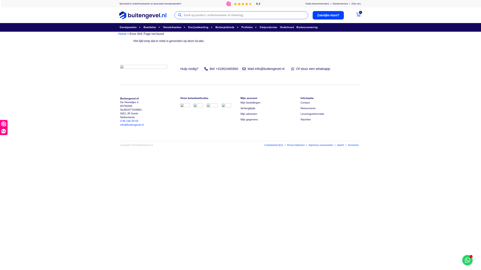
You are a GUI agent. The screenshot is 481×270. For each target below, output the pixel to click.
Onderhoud (287, 27)
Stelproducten (268, 27)
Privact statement (296, 145)
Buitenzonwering (307, 27)
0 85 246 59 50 (129, 120)
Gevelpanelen (128, 27)
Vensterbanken (172, 27)
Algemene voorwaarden (321, 145)
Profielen (247, 27)
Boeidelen (150, 27)
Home (122, 33)
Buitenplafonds (225, 27)
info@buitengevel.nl (132, 124)
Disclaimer (353, 145)
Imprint (340, 145)
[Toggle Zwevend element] (467, 260)
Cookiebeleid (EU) (273, 145)
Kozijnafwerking (198, 27)
